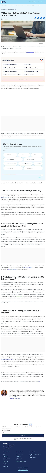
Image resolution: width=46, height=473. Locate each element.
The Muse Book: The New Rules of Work (35, 455)
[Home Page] (4, 2)
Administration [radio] (29, 168)
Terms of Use (5, 461)
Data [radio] (34, 155)
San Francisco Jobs (19, 454)
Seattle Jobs (18, 456)
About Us (4, 452)
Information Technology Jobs (21, 461)
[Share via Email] (44, 18)
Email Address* (6, 430)
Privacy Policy (5, 463)
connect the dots (19, 296)
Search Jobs (5, 456)
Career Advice (3, 9)
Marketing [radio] (8, 155)
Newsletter (32, 2)
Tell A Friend (32, 458)
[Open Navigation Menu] (44, 2)
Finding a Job (13, 9)
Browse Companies (6, 458)
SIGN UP (23, 435)
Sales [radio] (22, 155)
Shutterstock (41, 43)
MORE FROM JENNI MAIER (15, 398)
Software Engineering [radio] (10, 163)
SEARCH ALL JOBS (23, 79)
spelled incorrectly (5, 197)
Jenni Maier (4, 17)
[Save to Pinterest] (43, 23)
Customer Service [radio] (29, 159)
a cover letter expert (12, 269)
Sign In (40, 2)
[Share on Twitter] (38, 18)
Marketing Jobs (18, 459)
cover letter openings (27, 267)
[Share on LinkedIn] (41, 18)
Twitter (38, 381)
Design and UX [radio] (9, 168)
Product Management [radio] (25, 163)
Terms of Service (25, 438)
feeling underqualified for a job (7, 359)
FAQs (4, 454)
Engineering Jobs (19, 458)
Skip (39, 177)
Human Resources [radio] (9, 159)
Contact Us (5, 464)
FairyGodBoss (5, 466)
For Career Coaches (33, 457)
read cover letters (30, 52)
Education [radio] (38, 163)
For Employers (32, 452)
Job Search (9, 9)
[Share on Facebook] (35, 18)
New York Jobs (18, 452)
